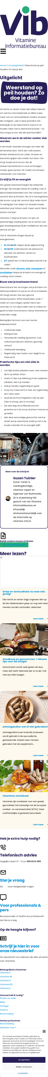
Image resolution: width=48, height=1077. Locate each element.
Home (3, 65)
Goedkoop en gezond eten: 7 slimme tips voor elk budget (25, 660)
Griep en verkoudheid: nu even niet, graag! (24, 592)
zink (28, 268)
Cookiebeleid (23, 1073)
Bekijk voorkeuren (24, 1066)
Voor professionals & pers (20, 908)
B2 (8, 245)
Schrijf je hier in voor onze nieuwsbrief (20, 948)
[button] (44, 1031)
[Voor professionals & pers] (3, 897)
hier (5, 886)
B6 (14, 245)
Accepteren (24, 1059)
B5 (5, 249)
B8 (11, 249)
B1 (5, 245)
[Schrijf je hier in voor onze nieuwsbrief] (3, 938)
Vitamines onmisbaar (16, 795)
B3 (5, 260)
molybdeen (6, 272)
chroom (20, 268)
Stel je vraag (12, 880)
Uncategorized (15, 65)
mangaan (36, 268)
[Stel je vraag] (3, 872)
